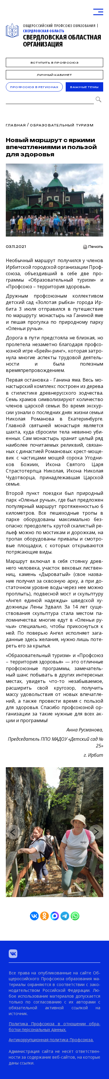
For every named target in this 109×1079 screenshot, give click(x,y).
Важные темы (84, 87)
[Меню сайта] (98, 12)
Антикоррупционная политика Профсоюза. (51, 1039)
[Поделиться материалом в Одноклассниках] (44, 916)
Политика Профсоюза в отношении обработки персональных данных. (54, 1026)
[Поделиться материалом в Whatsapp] (75, 916)
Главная (16, 125)
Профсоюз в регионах (34, 87)
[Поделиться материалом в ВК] (34, 916)
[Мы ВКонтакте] (13, 953)
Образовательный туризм (61, 125)
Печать (95, 246)
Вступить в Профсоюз (54, 62)
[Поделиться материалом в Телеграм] (64, 916)
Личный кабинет (54, 74)
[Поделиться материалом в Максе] (54, 916)
